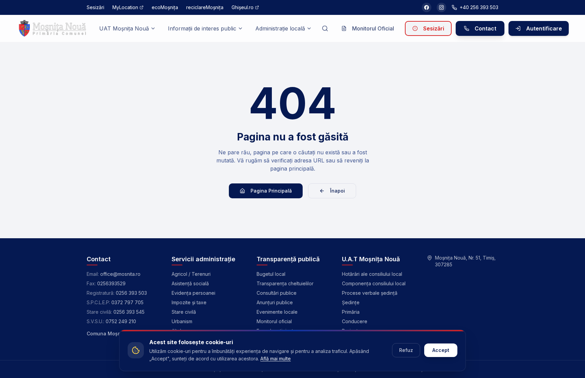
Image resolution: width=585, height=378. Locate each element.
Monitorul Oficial (373, 28)
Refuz (406, 350)
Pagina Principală (271, 191)
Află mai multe (275, 358)
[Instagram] (441, 7)
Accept (440, 350)
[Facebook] (426, 7)
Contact (485, 28)
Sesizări (433, 28)
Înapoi (337, 191)
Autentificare (544, 28)
